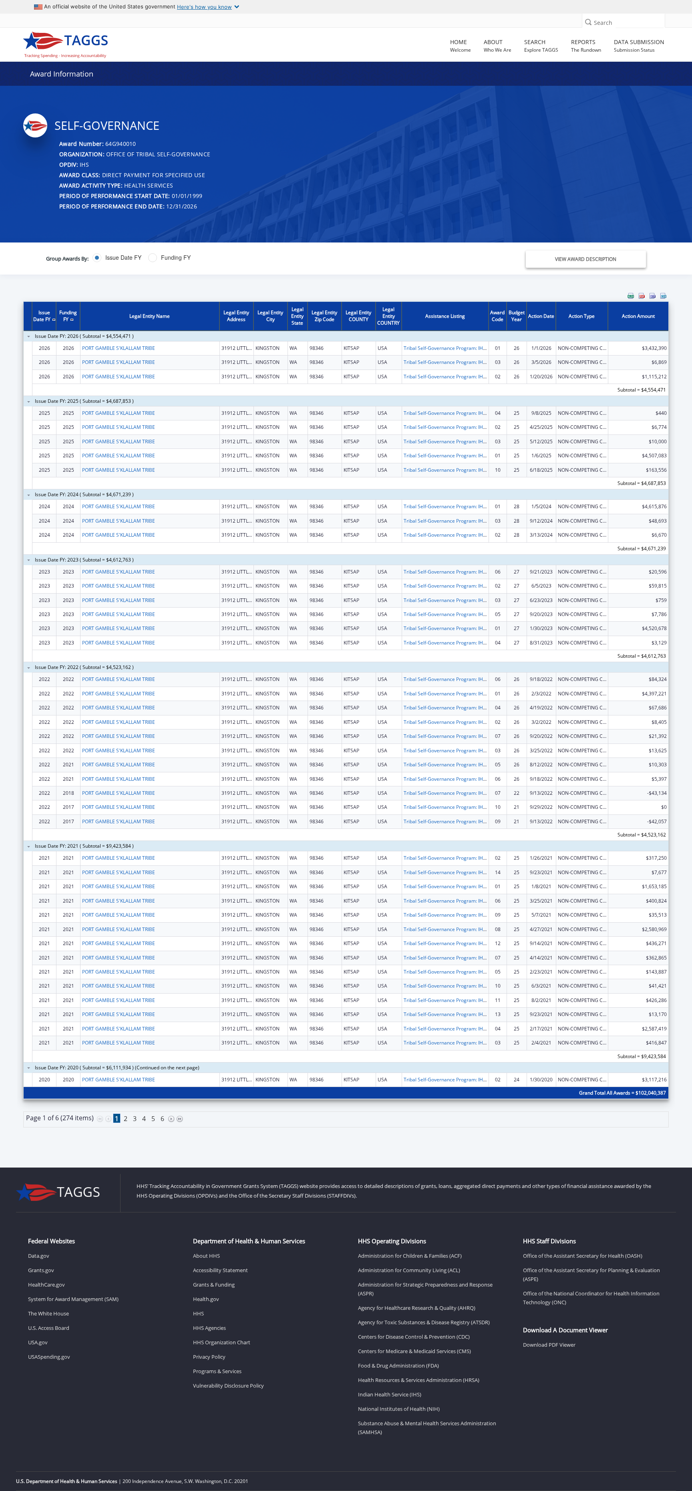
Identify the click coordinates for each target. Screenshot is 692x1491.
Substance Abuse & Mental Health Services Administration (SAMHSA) (427, 1428)
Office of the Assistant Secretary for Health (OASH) (582, 1255)
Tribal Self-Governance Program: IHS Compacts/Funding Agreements (480, 348)
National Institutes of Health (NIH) (399, 1408)
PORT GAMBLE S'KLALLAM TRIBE (118, 348)
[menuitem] (631, 295)
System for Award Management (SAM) (73, 1299)
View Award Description (585, 259)
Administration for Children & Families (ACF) (410, 1255)
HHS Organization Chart (221, 1342)
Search (603, 22)
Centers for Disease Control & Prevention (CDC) (414, 1336)
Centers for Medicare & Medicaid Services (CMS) (414, 1351)
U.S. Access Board (48, 1327)
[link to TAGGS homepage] (99, 43)
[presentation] (346, 719)
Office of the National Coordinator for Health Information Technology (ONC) (591, 1298)
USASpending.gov (49, 1356)
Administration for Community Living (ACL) (409, 1270)
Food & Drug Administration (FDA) (398, 1365)
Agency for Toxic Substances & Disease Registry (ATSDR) (424, 1322)
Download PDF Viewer (549, 1344)
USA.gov (38, 1342)
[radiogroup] (244, 258)
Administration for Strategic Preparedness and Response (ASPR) (425, 1289)
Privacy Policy (209, 1356)
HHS (198, 1313)
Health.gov (206, 1299)
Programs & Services (217, 1371)
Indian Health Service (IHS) (389, 1394)
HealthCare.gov (46, 1284)
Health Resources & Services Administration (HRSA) (418, 1380)
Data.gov (38, 1255)
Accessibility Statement (220, 1270)
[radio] (117, 258)
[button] (588, 21)
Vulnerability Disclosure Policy (228, 1385)
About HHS (206, 1255)
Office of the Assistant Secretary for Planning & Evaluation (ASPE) (591, 1275)
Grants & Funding (214, 1284)
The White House (48, 1313)
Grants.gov (41, 1270)
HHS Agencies (209, 1327)
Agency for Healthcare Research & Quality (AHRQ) (416, 1307)
